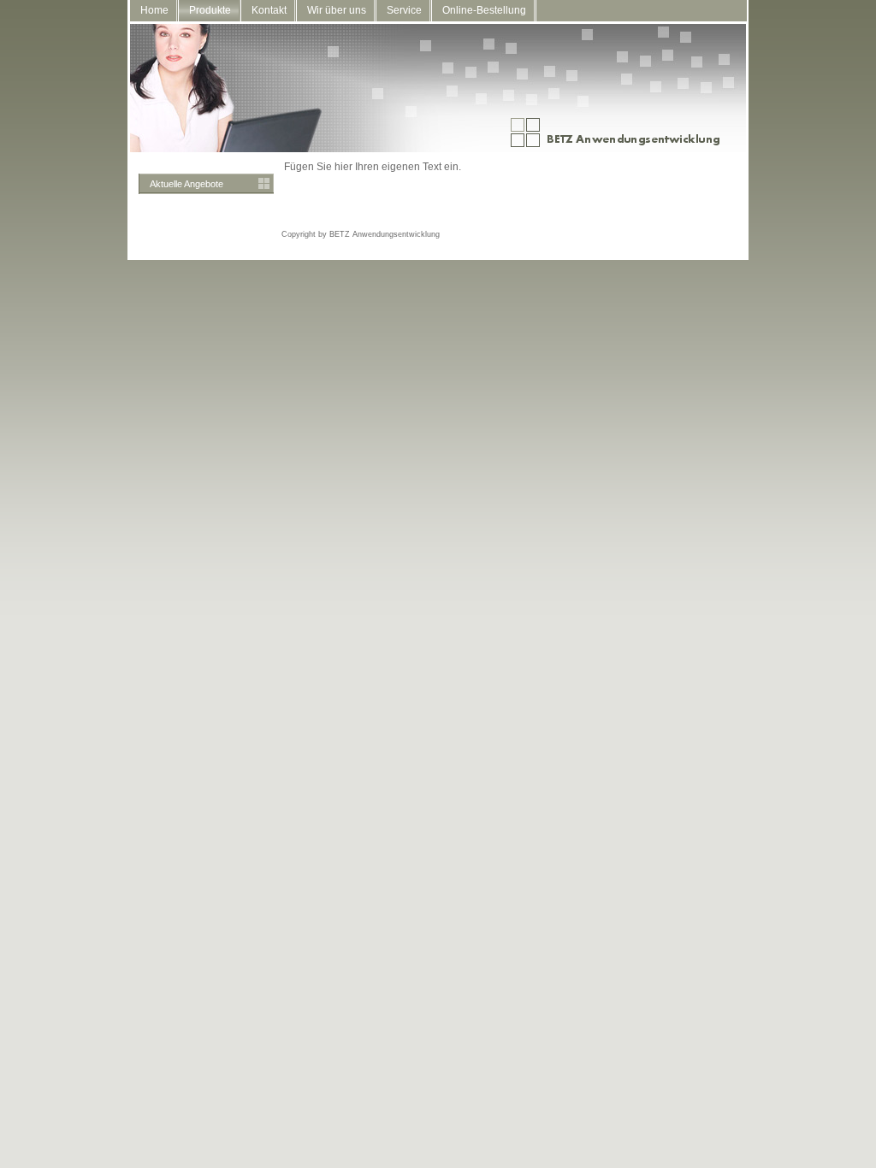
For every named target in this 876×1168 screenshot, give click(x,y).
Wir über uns (336, 10)
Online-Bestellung (484, 10)
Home (154, 10)
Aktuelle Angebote (186, 184)
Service (404, 10)
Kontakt (269, 10)
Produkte (210, 10)
